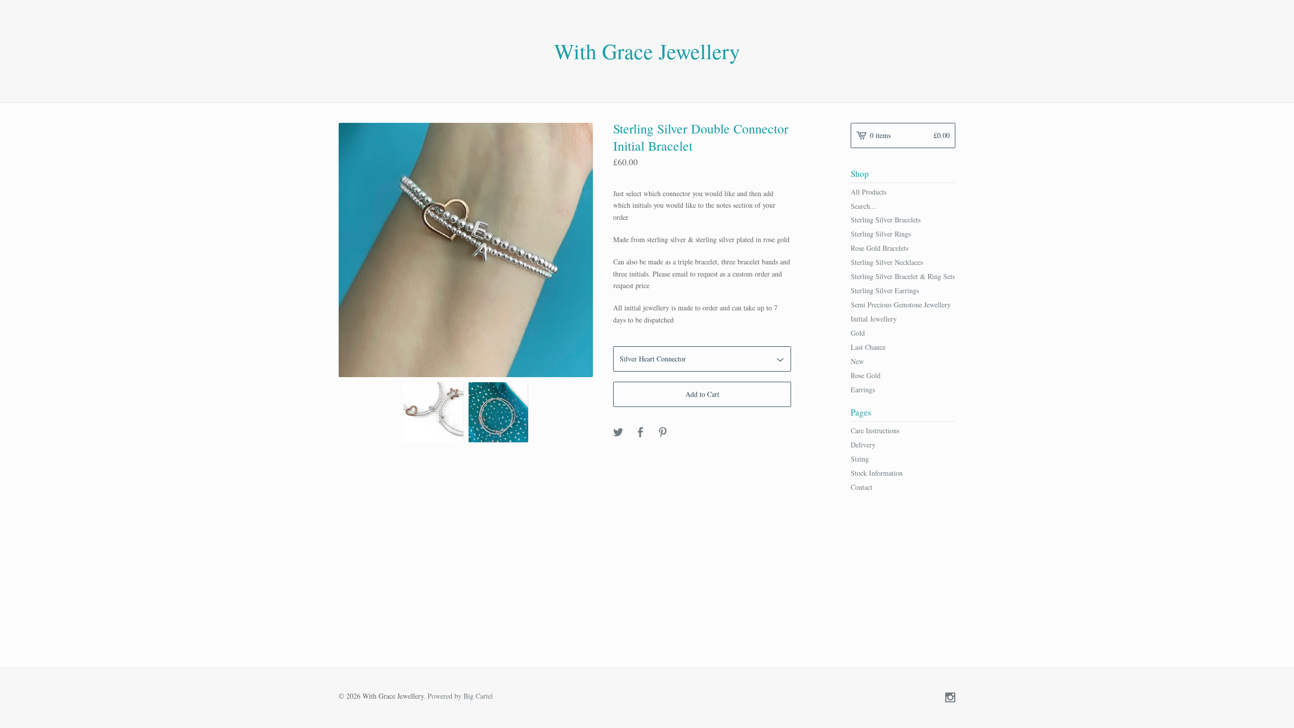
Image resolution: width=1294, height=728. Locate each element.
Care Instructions (875, 430)
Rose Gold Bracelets (879, 248)
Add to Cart (702, 394)
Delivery (863, 444)
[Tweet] (618, 432)
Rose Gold (866, 375)
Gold (858, 333)
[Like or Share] (640, 432)
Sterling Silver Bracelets (885, 219)
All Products (869, 192)
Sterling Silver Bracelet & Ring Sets (903, 276)
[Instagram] (950, 698)
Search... (863, 206)
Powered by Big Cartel (460, 695)
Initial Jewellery (874, 319)
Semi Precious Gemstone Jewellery (901, 304)
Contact (861, 487)
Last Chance (868, 347)
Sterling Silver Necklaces (887, 262)
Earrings (863, 389)
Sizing (860, 459)
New (857, 361)
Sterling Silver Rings (881, 234)
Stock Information (877, 473)
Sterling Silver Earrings (885, 290)
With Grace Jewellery (647, 51)
